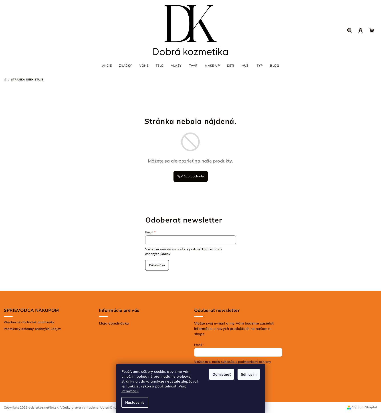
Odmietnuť (221, 374)
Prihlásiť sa (157, 265)
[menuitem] (107, 65)
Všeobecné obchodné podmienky (29, 322)
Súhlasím (248, 374)
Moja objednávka (114, 323)
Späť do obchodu (190, 176)
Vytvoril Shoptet (364, 407)
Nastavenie (135, 402)
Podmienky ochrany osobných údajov (32, 328)
